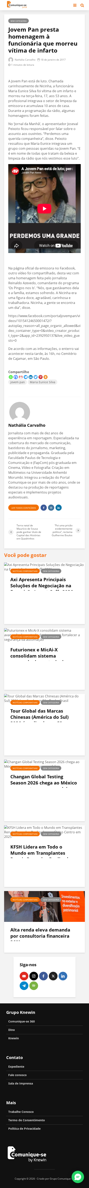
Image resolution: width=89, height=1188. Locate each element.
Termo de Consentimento (26, 1120)
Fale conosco (17, 1075)
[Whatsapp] (11, 377)
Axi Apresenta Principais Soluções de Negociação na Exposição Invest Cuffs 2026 (41, 585)
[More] (45, 377)
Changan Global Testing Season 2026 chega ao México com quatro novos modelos (43, 782)
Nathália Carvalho (24, 59)
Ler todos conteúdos (23, 507)
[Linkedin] (31, 377)
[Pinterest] (40, 377)
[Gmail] (21, 377)
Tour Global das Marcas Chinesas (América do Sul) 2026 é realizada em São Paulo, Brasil (39, 720)
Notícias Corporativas (25, 571)
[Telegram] (26, 377)
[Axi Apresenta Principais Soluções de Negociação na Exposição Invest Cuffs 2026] (44, 566)
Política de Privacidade (24, 1128)
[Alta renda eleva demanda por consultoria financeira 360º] (44, 906)
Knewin (13, 1038)
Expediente (16, 1066)
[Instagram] (33, 976)
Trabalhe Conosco (21, 1112)
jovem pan (17, 382)
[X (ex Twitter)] (53, 976)
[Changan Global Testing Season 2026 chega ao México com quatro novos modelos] (44, 763)
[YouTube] (24, 976)
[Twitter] (36, 377)
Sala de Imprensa (20, 1083)
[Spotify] (33, 985)
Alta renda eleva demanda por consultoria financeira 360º (40, 936)
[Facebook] (16, 377)
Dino (11, 1030)
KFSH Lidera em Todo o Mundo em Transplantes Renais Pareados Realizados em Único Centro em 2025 (41, 856)
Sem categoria (18, 21)
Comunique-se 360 (21, 1021)
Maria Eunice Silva (42, 382)
